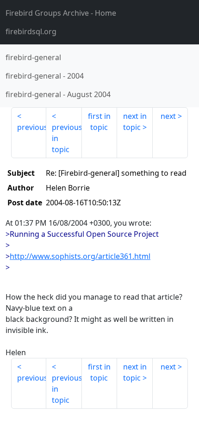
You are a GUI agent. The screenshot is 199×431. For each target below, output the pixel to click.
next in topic (135, 121)
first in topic (99, 121)
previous (31, 127)
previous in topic (66, 138)
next (168, 116)
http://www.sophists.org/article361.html (80, 256)
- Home (61, 13)
